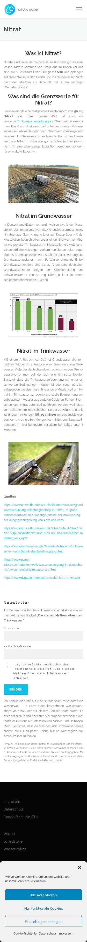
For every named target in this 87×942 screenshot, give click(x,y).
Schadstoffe (13, 841)
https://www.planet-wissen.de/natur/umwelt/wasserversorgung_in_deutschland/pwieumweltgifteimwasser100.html (43, 565)
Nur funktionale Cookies (43, 908)
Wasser (9, 834)
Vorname (11, 628)
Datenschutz (47, 933)
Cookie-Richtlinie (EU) (21, 817)
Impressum (65, 933)
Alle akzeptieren (43, 895)
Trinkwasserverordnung (33, 121)
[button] (79, 867)
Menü (79, 9)
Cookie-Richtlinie (25, 933)
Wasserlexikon (15, 849)
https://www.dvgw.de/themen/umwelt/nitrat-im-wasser (42, 577)
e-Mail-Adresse (17, 646)
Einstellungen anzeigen (44, 921)
